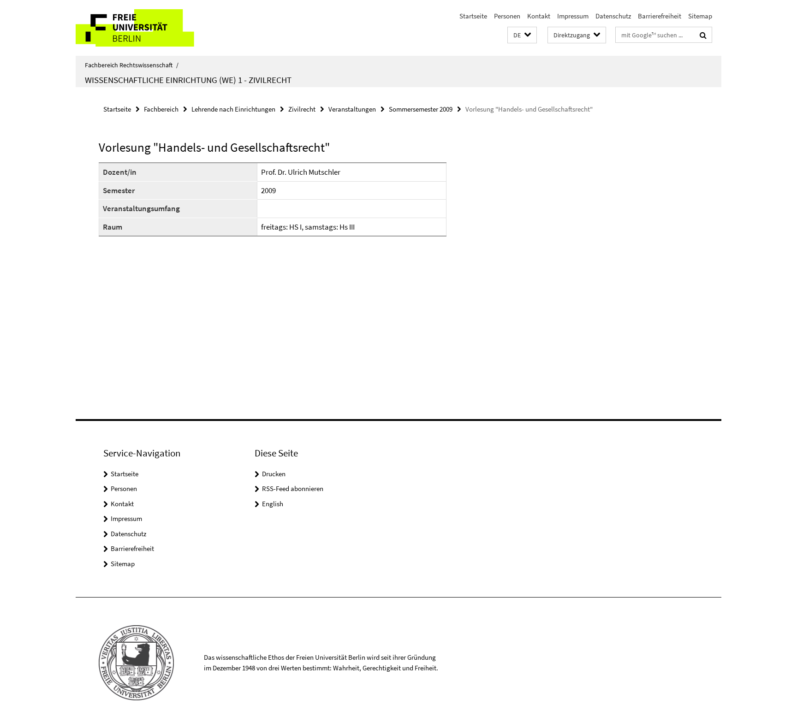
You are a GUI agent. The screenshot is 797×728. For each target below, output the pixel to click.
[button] (522, 35)
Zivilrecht (301, 109)
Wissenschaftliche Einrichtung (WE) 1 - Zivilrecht (188, 79)
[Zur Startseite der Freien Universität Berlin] (153, 28)
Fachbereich (161, 109)
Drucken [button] (273, 473)
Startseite (473, 16)
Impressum (573, 16)
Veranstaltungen (352, 109)
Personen (507, 16)
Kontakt (538, 16)
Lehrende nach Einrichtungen (233, 109)
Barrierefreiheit (659, 16)
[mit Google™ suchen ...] (703, 35)
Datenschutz (613, 16)
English (272, 503)
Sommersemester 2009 (420, 109)
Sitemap (700, 16)
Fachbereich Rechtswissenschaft (131, 65)
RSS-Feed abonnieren (292, 488)
